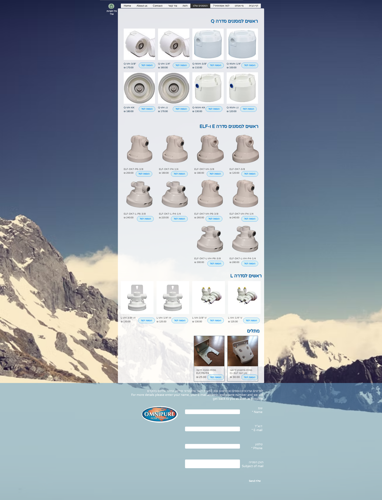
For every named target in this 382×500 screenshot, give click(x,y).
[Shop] (111, 6)
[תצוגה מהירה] (242, 44)
